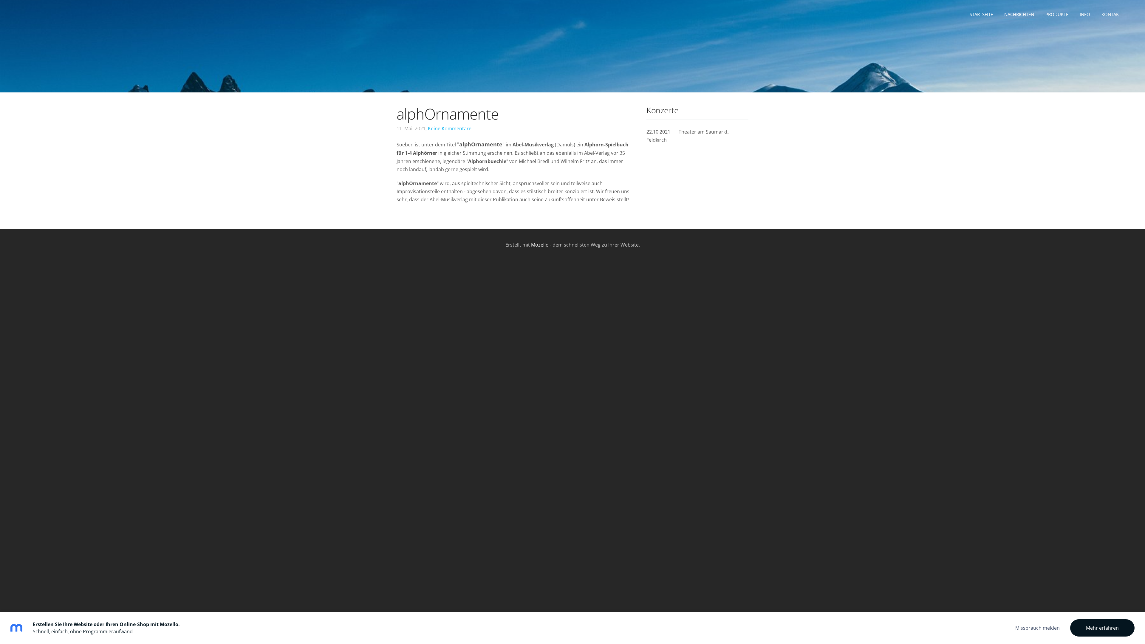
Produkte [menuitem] (1056, 14)
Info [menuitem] (1085, 14)
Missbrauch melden (1037, 628)
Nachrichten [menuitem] (1019, 14)
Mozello (540, 245)
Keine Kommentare (449, 128)
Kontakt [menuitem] (1111, 14)
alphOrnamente (448, 114)
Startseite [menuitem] (981, 14)
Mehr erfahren (1102, 628)
